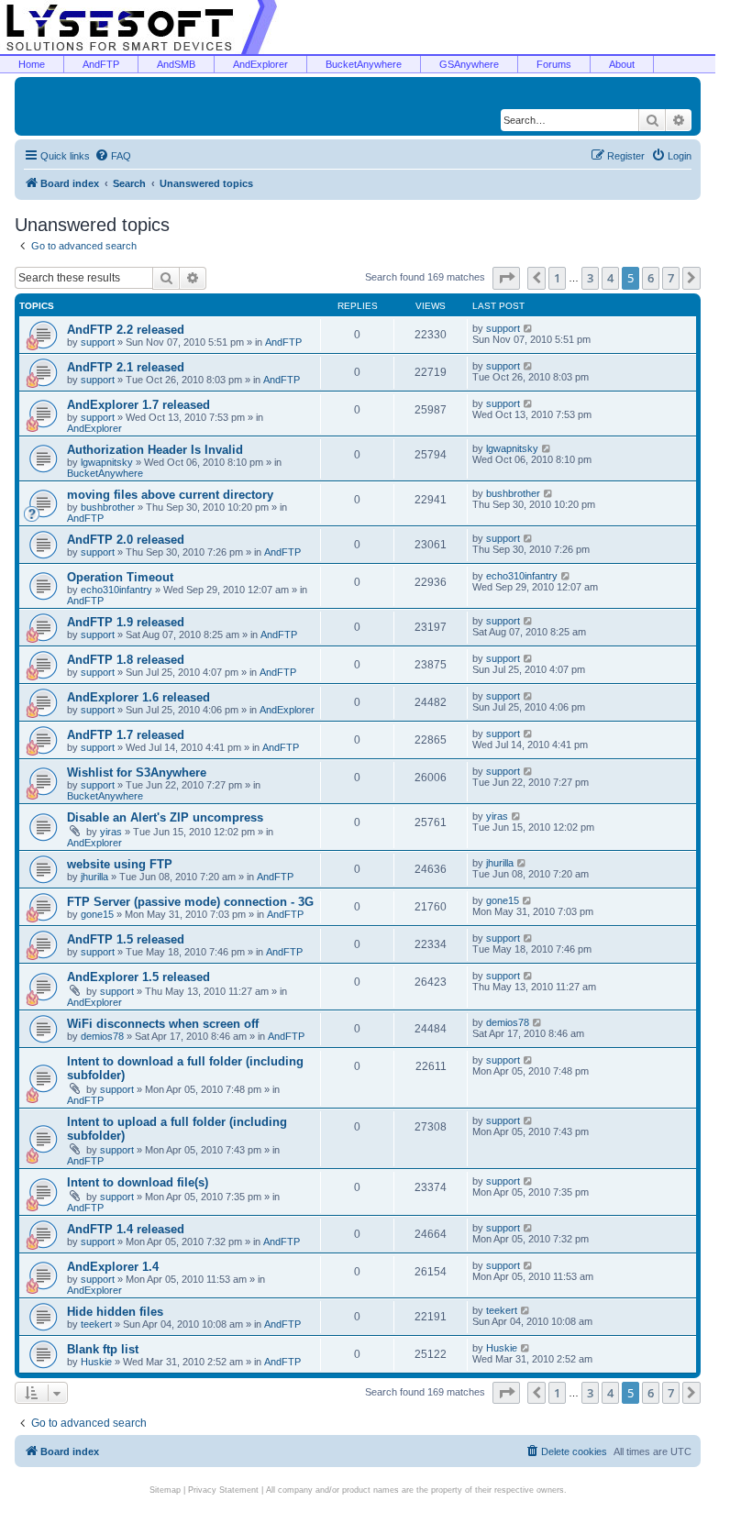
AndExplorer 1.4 (113, 1267)
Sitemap (165, 1490)
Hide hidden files (115, 1312)
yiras (111, 831)
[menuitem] (112, 156)
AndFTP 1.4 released (125, 1229)
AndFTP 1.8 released (125, 660)
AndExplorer (260, 64)
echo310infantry (116, 589)
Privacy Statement (223, 1490)
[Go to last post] (529, 328)
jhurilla (94, 876)
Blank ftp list (102, 1349)
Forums (553, 64)
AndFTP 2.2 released (125, 330)
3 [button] (590, 278)
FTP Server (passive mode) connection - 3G (190, 902)
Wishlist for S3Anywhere (136, 772)
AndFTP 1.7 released (125, 735)
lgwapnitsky (107, 462)
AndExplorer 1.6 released (138, 697)
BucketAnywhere (364, 64)
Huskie (96, 1361)
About (622, 64)
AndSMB (176, 64)
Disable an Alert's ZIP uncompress (165, 817)
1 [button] (557, 278)
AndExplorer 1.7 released (138, 405)
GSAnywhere (469, 64)
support (98, 342)
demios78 (102, 1036)
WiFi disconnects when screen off (163, 1024)
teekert (96, 1324)
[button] (506, 278)
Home (31, 64)
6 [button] (650, 278)
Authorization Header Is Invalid (155, 450)
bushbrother (108, 507)
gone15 (97, 914)
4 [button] (610, 278)
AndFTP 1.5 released (125, 939)
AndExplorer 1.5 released (138, 977)
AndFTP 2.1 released (125, 367)
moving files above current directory (170, 495)
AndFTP (101, 64)
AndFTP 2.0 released (125, 539)
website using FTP (119, 864)
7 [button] (671, 278)
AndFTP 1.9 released (125, 622)
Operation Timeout (120, 577)
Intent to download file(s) (137, 1182)
